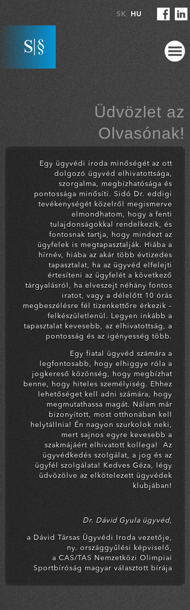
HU (136, 14)
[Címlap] (28, 47)
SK (122, 14)
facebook (163, 14)
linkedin (181, 14)
